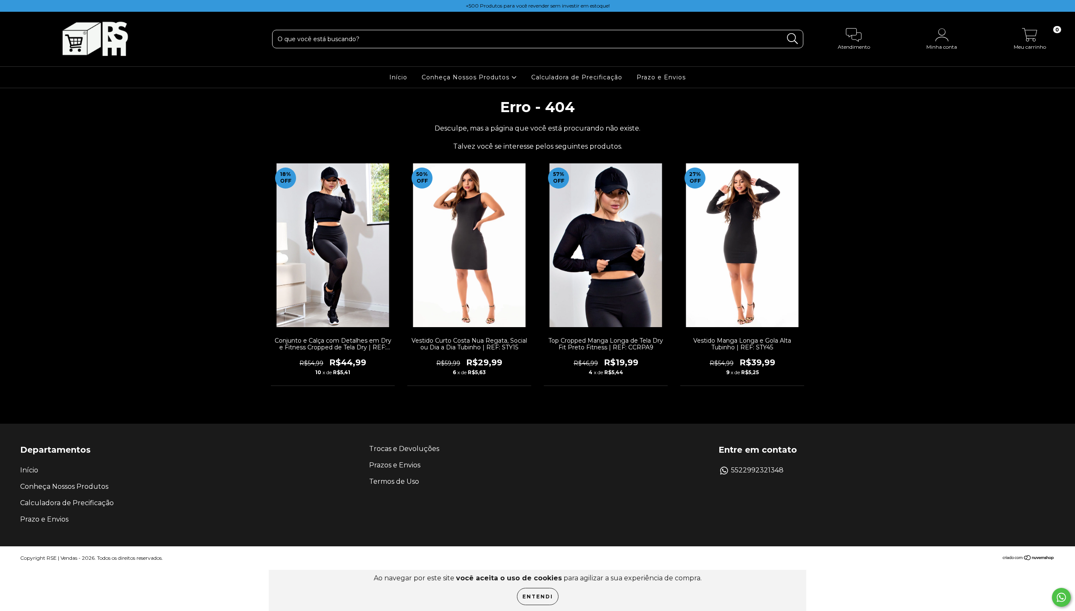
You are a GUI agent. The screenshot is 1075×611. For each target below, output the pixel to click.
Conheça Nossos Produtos (466, 77)
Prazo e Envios (661, 77)
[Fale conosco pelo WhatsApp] (1061, 597)
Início (398, 77)
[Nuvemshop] (1028, 558)
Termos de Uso (394, 481)
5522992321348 (757, 470)
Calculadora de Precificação (576, 77)
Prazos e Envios (394, 465)
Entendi (537, 596)
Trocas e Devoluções (404, 449)
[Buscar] (792, 39)
